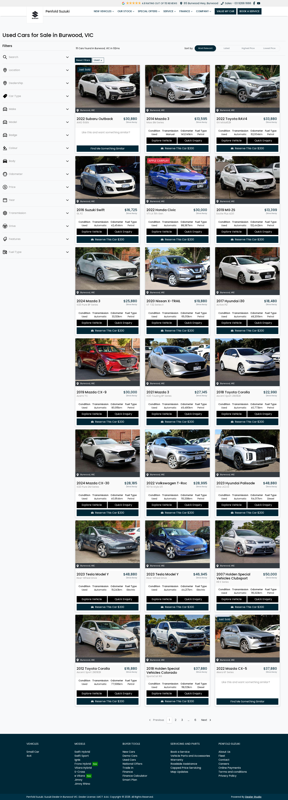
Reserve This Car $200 (179, 148)
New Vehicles (103, 11)
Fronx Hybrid (82, 764)
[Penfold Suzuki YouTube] (259, 3)
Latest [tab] (227, 48)
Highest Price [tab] (248, 48)
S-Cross (79, 772)
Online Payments (229, 768)
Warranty (176, 760)
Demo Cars (129, 756)
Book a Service (180, 752)
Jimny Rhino (82, 784)
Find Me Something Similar (107, 148)
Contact (224, 760)
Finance (184, 11)
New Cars (128, 752)
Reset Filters (83, 60)
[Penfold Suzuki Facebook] (254, 3)
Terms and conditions (232, 772)
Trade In (127, 768)
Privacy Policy (227, 776)
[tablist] (237, 48)
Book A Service (250, 11)
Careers (223, 764)
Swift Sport (81, 756)
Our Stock (125, 11)
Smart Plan (129, 780)
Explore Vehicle (162, 140)
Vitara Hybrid (83, 768)
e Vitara (79, 776)
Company (202, 11)
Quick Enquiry (193, 140)
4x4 (29, 756)
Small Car (32, 752)
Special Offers (147, 11)
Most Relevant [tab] (205, 48)
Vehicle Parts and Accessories (190, 756)
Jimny (78, 780)
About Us (224, 752)
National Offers (132, 764)
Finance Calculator (134, 776)
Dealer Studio (253, 797)
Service (168, 11)
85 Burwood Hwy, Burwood (201, 3)
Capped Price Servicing (185, 768)
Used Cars (129, 760)
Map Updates (179, 772)
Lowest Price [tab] (269, 48)
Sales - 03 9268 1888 (238, 3)
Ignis (77, 760)
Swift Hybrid (82, 752)
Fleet (221, 756)
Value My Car (225, 11)
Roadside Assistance (183, 764)
